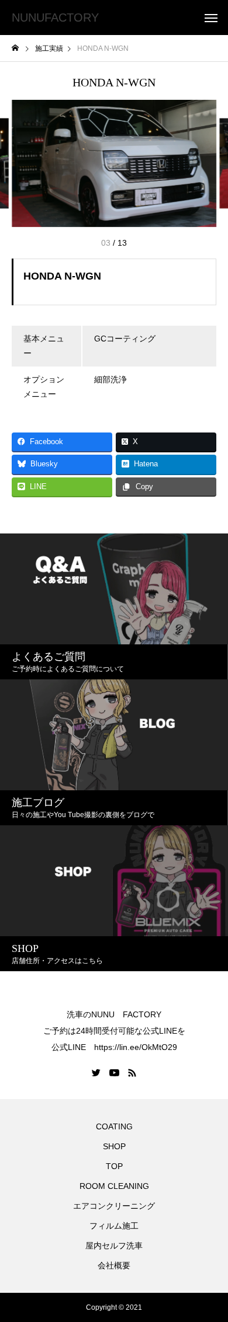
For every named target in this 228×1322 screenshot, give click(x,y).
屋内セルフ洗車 (114, 1245)
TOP (114, 1166)
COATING (116, 1126)
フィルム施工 (114, 1226)
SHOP (114, 1146)
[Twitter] (96, 1073)
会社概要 (114, 1265)
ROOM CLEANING (114, 1186)
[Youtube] (114, 1073)
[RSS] (132, 1073)
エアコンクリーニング (114, 1206)
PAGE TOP (211, 1268)
